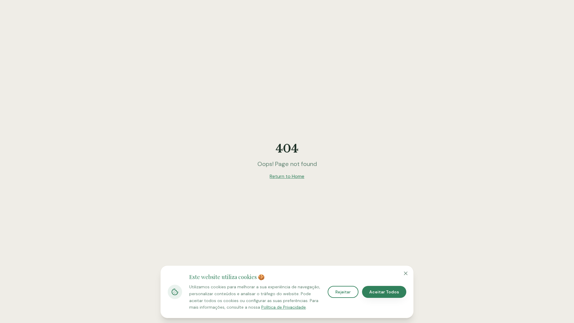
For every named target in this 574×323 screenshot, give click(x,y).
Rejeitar (343, 292)
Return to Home (287, 176)
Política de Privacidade (283, 307)
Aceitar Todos (384, 292)
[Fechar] (406, 273)
